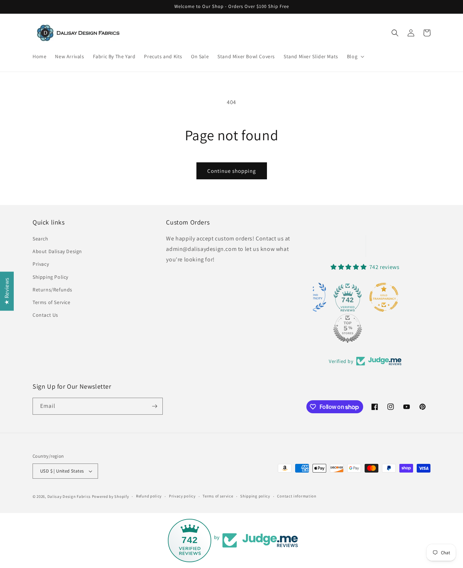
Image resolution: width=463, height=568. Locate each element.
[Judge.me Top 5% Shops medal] (347, 328)
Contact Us (45, 315)
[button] (355, 56)
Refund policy (149, 496)
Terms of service (218, 496)
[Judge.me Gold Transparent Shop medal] (383, 297)
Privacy (41, 264)
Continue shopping (231, 170)
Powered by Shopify (110, 496)
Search (40, 238)
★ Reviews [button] (6, 290)
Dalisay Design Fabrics (69, 496)
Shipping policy (255, 496)
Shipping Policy (50, 277)
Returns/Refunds (52, 289)
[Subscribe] (154, 406)
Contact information (296, 496)
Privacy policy (182, 496)
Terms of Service (52, 302)
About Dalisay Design (57, 251)
